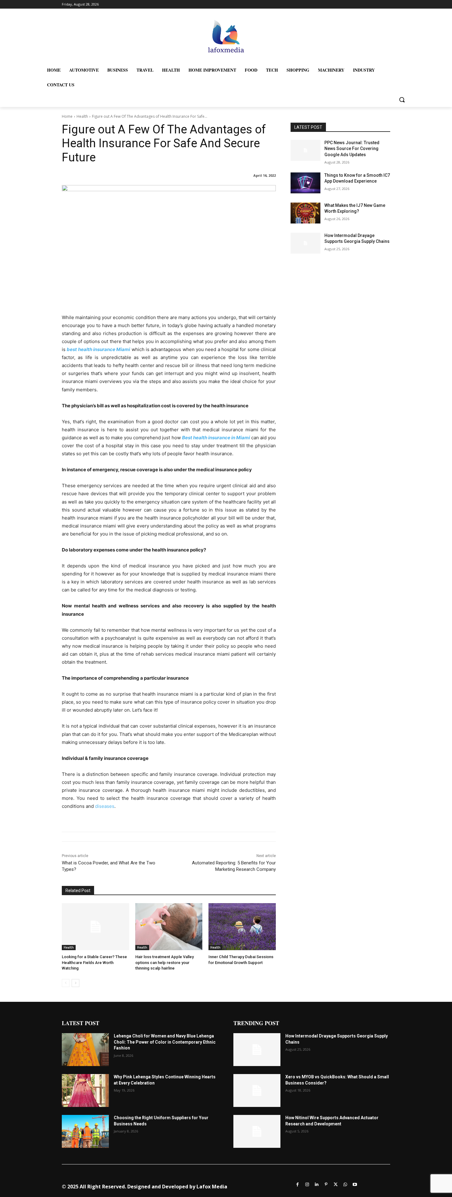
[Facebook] (297, 1184)
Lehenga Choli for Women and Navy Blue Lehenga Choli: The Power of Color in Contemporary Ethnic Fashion (165, 1041)
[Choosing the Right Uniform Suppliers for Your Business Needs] (85, 1131)
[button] (402, 99)
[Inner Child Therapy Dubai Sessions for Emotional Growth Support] (242, 926)
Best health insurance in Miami (216, 437)
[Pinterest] (326, 1184)
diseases (104, 806)
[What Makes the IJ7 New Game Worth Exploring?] (305, 213)
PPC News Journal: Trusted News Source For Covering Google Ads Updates (351, 148)
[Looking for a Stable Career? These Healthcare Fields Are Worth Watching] (95, 926)
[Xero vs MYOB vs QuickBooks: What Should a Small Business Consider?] (256, 1090)
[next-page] (75, 983)
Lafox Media (211, 1186)
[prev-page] (65, 983)
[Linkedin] (316, 1184)
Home (67, 116)
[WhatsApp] (345, 1184)
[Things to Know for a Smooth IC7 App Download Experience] (305, 182)
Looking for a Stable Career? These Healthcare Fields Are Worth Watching (94, 962)
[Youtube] (354, 1184)
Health (82, 116)
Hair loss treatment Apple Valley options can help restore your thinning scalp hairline (164, 962)
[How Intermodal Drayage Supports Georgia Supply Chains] (305, 243)
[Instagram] (307, 1184)
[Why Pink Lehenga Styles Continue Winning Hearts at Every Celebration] (85, 1090)
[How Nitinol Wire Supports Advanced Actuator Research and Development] (256, 1131)
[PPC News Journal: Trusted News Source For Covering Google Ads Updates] (305, 150)
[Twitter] (335, 1184)
